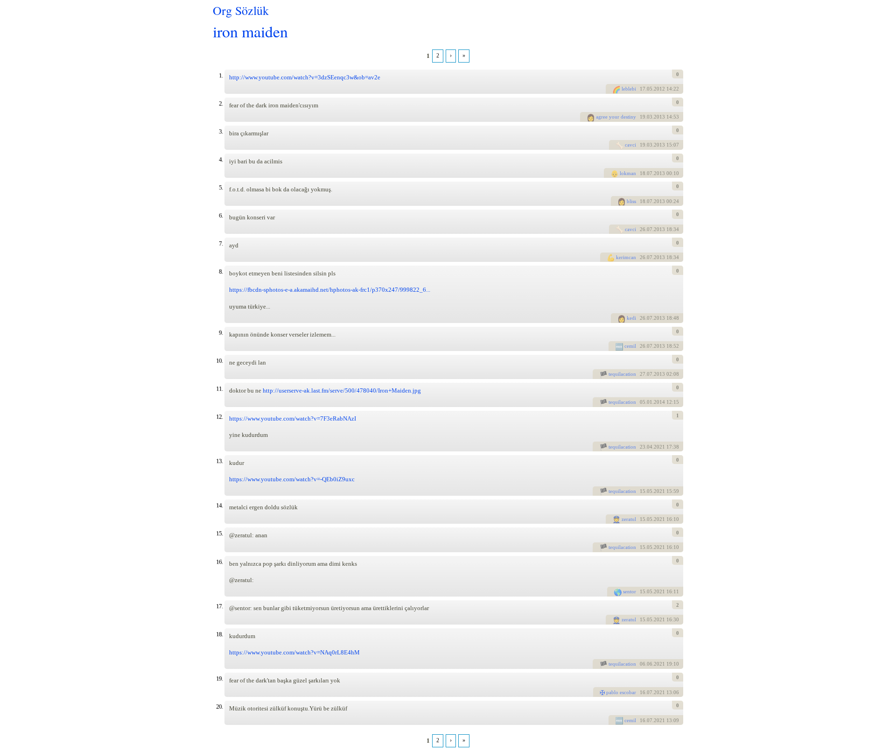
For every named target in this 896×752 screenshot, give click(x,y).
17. (219, 606)
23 (642, 447)
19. (219, 678)
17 (642, 88)
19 (642, 116)
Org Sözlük (241, 10)
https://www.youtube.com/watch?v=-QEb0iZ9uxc (292, 479)
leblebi (629, 88)
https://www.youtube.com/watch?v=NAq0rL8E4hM (294, 652)
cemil (630, 346)
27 (642, 374)
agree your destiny (616, 116)
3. (221, 131)
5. (221, 187)
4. (221, 159)
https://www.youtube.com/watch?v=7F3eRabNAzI (292, 418)
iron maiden (250, 31)
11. (219, 388)
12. (219, 416)
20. (219, 706)
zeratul (629, 519)
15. (219, 533)
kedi (631, 318)
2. (221, 103)
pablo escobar (621, 692)
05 (642, 402)
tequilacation (622, 374)
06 (642, 664)
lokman (628, 173)
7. (221, 243)
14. (219, 505)
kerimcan (626, 257)
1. (221, 75)
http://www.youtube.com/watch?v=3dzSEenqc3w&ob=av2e (304, 77)
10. (219, 360)
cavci (630, 145)
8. (221, 271)
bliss (631, 201)
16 (642, 692)
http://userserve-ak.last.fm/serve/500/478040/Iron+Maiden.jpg (342, 390)
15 (642, 491)
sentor (629, 591)
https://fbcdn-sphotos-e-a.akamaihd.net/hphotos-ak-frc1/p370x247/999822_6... (329, 289)
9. (221, 332)
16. (219, 561)
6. (221, 215)
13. (219, 460)
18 (642, 173)
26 (642, 229)
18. (219, 634)
